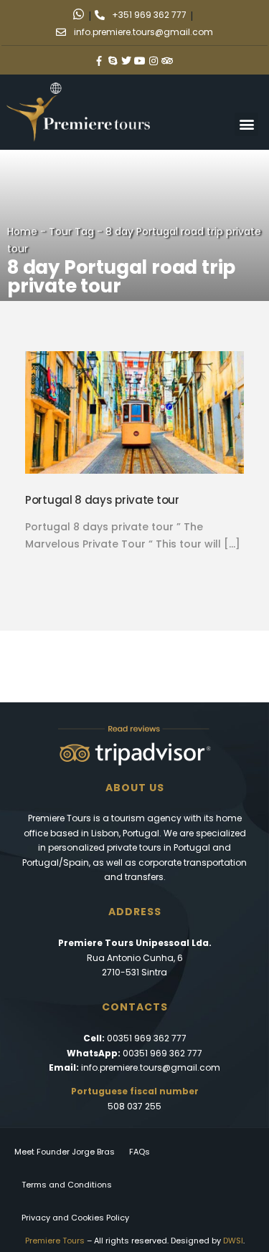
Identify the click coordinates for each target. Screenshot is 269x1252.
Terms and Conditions (67, 1184)
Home (22, 231)
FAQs (139, 1151)
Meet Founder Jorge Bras (64, 1151)
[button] (246, 124)
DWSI (233, 1240)
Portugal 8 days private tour (102, 499)
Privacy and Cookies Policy (75, 1217)
